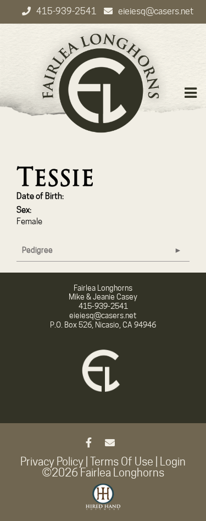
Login (173, 461)
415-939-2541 (67, 11)
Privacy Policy (51, 461)
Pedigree (37, 250)
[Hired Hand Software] (103, 502)
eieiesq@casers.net (155, 11)
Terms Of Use (121, 461)
